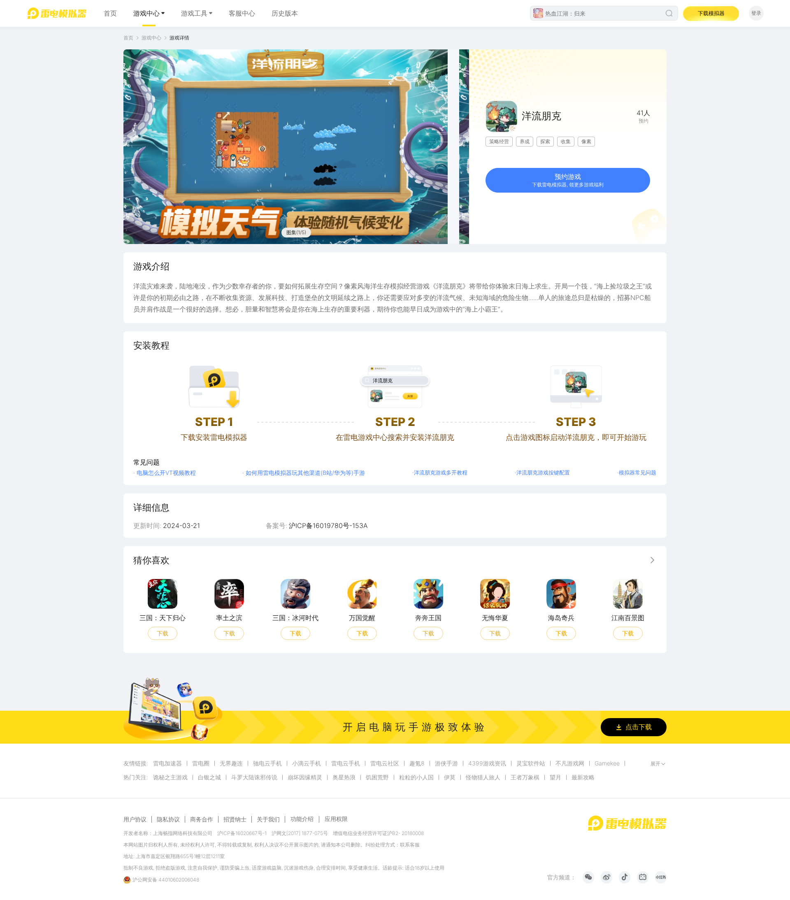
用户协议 (134, 819)
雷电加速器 (167, 763)
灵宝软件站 (530, 763)
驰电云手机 (267, 763)
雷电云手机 (345, 763)
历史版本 (285, 13)
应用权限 (336, 818)
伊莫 (449, 777)
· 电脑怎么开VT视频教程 (164, 472)
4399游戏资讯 (487, 763)
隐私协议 (168, 819)
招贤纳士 (234, 819)
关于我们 (268, 819)
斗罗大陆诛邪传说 (254, 777)
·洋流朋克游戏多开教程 (439, 472)
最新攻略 (583, 777)
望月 (555, 777)
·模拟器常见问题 (636, 472)
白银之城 (209, 777)
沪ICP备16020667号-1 (242, 833)
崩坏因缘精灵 (305, 777)
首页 (110, 13)
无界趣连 (231, 763)
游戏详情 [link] (179, 38)
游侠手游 (446, 763)
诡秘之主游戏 (170, 777)
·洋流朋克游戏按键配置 (542, 472)
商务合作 (201, 819)
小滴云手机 (306, 763)
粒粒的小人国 (416, 777)
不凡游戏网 (569, 763)
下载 (162, 632)
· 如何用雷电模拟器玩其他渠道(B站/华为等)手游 (303, 472)
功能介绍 (302, 818)
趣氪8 (417, 763)
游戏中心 (146, 13)
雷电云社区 (384, 763)
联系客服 (410, 845)
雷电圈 (200, 763)
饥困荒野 (377, 777)
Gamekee (607, 763)
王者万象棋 (525, 777)
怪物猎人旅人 (483, 777)
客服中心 (242, 13)
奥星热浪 (344, 777)
